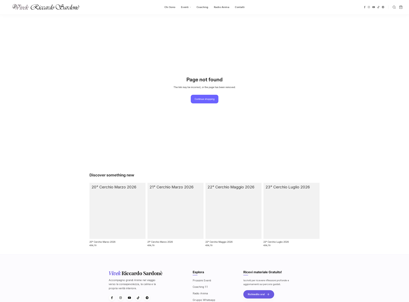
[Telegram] (147, 297)
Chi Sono (169, 7)
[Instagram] (120, 297)
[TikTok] (138, 297)
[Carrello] (401, 7)
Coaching (202, 7)
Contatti (240, 7)
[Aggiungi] (140, 234)
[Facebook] (112, 297)
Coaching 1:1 (200, 286)
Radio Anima (221, 7)
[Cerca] (394, 7)
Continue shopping (205, 99)
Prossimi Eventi (202, 280)
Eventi (185, 7)
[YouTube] (129, 297)
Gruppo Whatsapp (204, 300)
